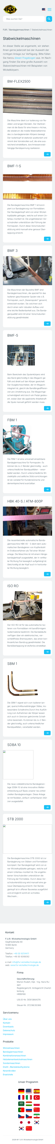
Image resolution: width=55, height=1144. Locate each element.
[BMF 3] (27, 270)
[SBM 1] (22, 683)
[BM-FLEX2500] (27, 101)
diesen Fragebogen (25, 57)
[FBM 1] (17, 439)
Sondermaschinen (11, 1063)
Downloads (8, 1026)
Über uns (7, 1019)
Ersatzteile (8, 1074)
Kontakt (6, 1023)
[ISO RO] (22, 605)
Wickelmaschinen (11, 1048)
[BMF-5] (21, 355)
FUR (5, 29)
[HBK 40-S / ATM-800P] (27, 521)
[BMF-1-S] (27, 185)
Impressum (8, 1034)
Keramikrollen (9, 1070)
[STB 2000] (27, 839)
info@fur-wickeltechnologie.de (26, 962)
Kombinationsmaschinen (14, 1055)
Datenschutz (9, 1030)
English (43, 9)
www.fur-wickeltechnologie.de (24, 965)
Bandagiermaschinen (19, 29)
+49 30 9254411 (21, 953)
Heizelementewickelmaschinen (17, 1059)
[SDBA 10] (18, 764)
